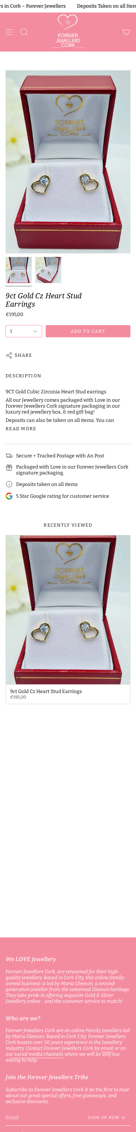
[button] (24, 32)
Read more (21, 428)
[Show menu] (9, 32)
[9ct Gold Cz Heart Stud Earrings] (68, 609)
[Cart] (126, 32)
